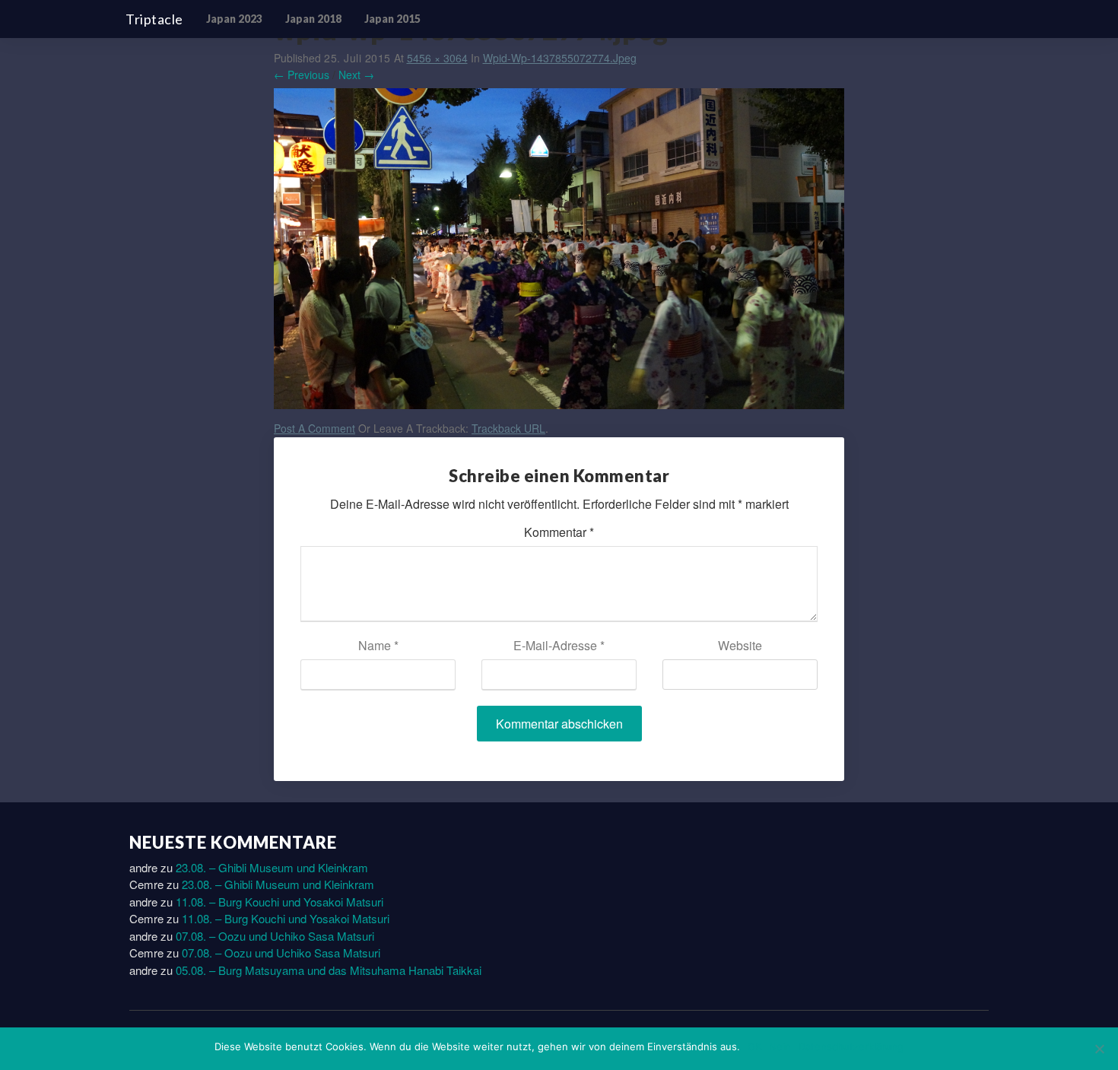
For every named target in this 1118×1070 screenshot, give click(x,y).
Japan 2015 (392, 18)
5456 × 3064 (437, 57)
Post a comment (314, 428)
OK (754, 1046)
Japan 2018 (313, 18)
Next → (356, 74)
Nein (780, 1046)
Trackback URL (508, 428)
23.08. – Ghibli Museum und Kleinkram (272, 867)
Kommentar (559, 532)
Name (378, 645)
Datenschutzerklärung (851, 1046)
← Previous (301, 74)
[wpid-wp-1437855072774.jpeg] (559, 252)
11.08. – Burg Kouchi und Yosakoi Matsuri (279, 902)
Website (740, 645)
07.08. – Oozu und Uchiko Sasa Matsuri (275, 936)
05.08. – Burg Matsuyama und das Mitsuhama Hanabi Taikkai (328, 970)
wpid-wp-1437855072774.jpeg (560, 57)
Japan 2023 (234, 18)
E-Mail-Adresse (559, 645)
